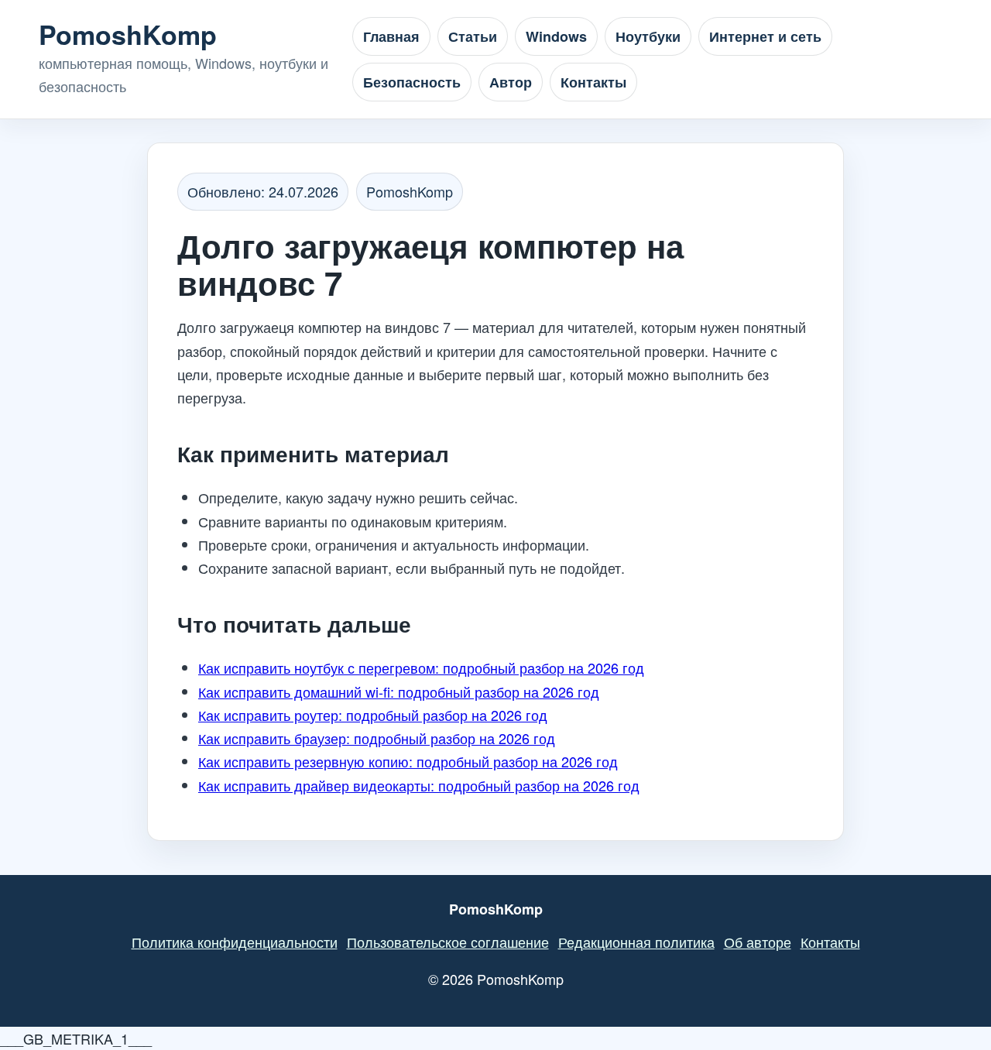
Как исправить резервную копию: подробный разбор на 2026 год (408, 761)
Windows (556, 36)
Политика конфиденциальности (235, 942)
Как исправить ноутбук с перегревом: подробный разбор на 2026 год (421, 667)
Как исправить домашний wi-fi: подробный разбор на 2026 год (398, 691)
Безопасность (412, 82)
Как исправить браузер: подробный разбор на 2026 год (376, 738)
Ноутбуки (648, 36)
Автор (510, 82)
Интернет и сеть (765, 36)
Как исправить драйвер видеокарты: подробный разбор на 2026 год (419, 785)
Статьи (472, 36)
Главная (391, 36)
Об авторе (757, 942)
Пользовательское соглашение (448, 942)
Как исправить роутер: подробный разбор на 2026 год (372, 715)
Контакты (593, 82)
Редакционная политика (636, 942)
